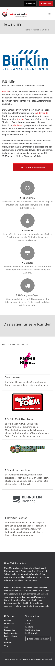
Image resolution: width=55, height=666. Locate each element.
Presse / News (10, 630)
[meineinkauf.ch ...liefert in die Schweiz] (14, 13)
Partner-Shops (10, 636)
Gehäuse (17, 125)
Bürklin (5, 91)
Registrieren (47, 4)
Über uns (8, 642)
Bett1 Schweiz (31, 633)
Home (27, 29)
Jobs (6, 639)
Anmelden (31, 4)
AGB (6, 627)
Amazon (29, 620)
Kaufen (36, 29)
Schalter (20, 119)
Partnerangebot (11, 633)
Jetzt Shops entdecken (39, 639)
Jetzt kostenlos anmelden (33, 167)
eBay (27, 623)
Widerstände (42, 113)
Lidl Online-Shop (32, 630)
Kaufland (29, 627)
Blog (6, 645)
